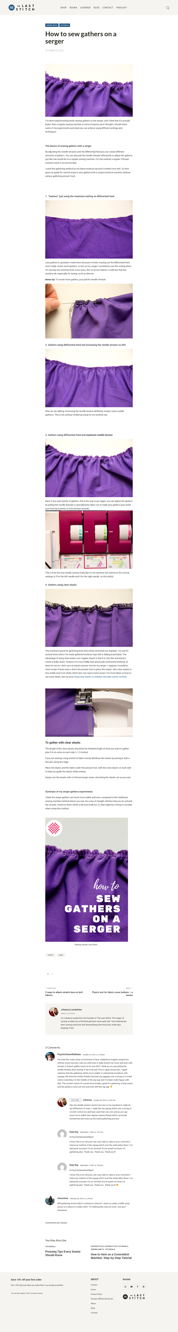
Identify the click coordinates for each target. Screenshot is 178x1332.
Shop (93, 1308)
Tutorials (65, 25)
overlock (50, 955)
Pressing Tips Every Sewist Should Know (62, 1253)
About (93, 1303)
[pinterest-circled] (143, 1286)
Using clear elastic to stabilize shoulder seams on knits (100, 676)
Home (93, 1289)
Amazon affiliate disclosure (102, 1299)
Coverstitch (97, 1246)
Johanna (87, 1100)
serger (61, 955)
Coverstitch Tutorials (116, 1246)
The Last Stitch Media (18, 1293)
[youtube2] (131, 1286)
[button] (49, 974)
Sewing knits (51, 25)
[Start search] (168, 8)
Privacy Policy (96, 1294)
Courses (94, 1313)
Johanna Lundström (71, 1009)
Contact (94, 1285)
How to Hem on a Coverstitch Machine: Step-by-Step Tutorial (111, 1256)
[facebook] (137, 1286)
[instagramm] (125, 1286)
